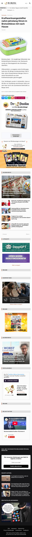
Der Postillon (16, 533)
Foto (4, 91)
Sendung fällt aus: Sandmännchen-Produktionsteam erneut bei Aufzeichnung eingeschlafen (20, 210)
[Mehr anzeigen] (27, 98)
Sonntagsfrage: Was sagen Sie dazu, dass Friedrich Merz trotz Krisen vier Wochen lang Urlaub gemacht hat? (20, 485)
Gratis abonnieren (16, 466)
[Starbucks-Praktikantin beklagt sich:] (6, 203)
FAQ (9, 528)
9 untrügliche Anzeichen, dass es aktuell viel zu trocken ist (19, 476)
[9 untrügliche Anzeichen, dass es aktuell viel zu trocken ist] (5, 478)
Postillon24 (26, 530)
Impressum (14, 528)
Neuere (5, 234)
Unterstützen (18, 530)
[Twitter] (6, 98)
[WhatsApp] (9, 98)
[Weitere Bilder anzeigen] (16, 304)
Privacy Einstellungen (9, 530)
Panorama (9, 15)
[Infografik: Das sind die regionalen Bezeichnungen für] (6, 226)
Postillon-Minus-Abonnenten (16, 374)
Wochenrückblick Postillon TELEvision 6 (14, 431)
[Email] (12, 98)
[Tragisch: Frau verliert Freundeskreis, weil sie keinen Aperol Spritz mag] (6, 218)
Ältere (27, 234)
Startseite (4, 15)
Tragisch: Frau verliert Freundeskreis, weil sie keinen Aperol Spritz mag (20, 217)
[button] (2, 3)
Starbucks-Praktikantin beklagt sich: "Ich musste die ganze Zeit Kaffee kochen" (20, 202)
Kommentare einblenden (16, 135)
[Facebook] (3, 98)
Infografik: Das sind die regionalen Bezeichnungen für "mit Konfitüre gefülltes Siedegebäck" (20, 225)
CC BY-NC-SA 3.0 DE (11, 534)
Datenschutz (21, 528)
